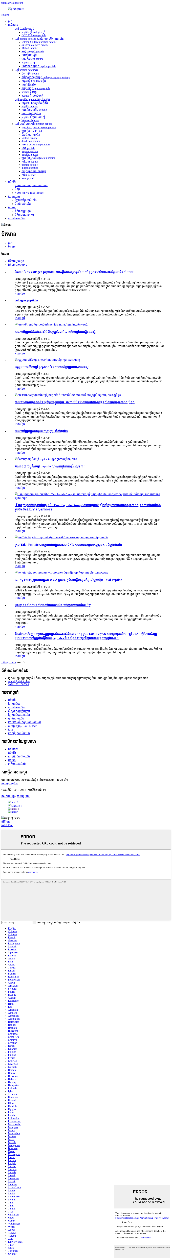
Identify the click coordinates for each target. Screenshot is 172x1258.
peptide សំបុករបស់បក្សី (33, 117)
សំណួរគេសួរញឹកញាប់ (19, 711)
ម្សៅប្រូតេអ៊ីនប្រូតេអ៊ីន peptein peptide (33, 123)
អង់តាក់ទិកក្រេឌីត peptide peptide (39, 66)
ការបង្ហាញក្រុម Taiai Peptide (29, 192)
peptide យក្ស (28, 62)
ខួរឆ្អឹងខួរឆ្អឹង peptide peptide (36, 88)
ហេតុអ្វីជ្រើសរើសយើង (19, 733)
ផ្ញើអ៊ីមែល (6, 821)
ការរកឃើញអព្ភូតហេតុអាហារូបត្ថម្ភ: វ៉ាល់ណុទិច (41, 431)
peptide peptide (30, 106)
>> (14, 662)
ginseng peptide (30, 167)
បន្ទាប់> (9, 662)
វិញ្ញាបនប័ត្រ (14, 196)
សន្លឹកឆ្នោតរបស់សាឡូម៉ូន (34, 171)
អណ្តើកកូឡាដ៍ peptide (33, 51)
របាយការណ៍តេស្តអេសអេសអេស (31, 185)
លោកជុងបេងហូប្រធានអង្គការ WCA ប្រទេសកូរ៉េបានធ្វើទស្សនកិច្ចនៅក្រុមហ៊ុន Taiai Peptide (68, 580)
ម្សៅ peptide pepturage (26, 69)
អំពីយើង (12, 181)
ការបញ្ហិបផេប (23, 796)
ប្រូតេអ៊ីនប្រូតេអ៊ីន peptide (34, 109)
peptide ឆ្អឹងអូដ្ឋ (29, 92)
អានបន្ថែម (20, 293)
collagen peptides (26, 300)
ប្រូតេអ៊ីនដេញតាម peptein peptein (39, 127)
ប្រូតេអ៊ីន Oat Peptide (32, 131)
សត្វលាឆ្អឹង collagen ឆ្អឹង (34, 80)
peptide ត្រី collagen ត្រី (33, 32)
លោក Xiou (7, 825)
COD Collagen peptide (34, 35)
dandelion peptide (31, 141)
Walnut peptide (29, 138)
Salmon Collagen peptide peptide (39, 41)
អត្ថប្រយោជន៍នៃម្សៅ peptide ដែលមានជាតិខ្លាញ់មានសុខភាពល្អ (52, 367)
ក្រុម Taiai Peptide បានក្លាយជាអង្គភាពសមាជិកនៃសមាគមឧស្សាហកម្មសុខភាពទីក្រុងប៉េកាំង (68, 544)
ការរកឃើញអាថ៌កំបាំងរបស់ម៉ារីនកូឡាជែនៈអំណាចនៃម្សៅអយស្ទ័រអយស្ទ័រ (55, 332)
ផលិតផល (13, 24)
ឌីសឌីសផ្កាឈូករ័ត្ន (31, 134)
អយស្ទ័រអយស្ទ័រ (29, 55)
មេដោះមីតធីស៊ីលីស (31, 113)
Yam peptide (28, 178)
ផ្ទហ (10, 21)
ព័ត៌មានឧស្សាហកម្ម (24, 214)
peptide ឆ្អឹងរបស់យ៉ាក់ (32, 95)
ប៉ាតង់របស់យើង (23, 203)
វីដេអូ (17, 189)
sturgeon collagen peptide (35, 45)
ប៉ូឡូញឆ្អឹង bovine (30, 73)
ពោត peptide (28, 148)
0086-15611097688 (18, 684)
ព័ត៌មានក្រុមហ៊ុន (23, 211)
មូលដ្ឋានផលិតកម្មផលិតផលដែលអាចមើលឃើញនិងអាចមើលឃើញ (53, 605)
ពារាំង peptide (29, 175)
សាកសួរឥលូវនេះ (9, 783)
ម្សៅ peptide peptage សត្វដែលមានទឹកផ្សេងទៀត (39, 38)
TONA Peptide (30, 48)
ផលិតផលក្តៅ (8, 796)
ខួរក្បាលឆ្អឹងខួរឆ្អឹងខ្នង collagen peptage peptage (46, 77)
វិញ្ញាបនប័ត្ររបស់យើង (26, 200)
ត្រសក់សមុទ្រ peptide (32, 58)
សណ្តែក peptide (30, 161)
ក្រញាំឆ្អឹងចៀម (29, 84)
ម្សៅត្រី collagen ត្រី (24, 28)
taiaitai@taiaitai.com (12, 2)
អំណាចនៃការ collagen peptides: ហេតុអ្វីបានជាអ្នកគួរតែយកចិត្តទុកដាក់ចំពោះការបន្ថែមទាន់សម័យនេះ (74, 272)
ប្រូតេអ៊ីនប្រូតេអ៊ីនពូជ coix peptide (38, 157)
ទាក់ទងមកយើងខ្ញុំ (17, 218)
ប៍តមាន (12, 207)
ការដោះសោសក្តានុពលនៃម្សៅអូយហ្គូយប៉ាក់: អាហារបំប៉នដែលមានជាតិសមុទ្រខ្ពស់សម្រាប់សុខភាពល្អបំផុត (75, 402)
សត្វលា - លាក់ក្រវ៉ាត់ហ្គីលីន (35, 103)
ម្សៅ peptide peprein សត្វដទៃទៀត (32, 99)
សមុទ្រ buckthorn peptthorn (36, 144)
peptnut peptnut (30, 151)
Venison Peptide (30, 120)
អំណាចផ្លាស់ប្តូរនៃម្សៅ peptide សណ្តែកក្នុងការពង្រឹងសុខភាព (50, 466)
